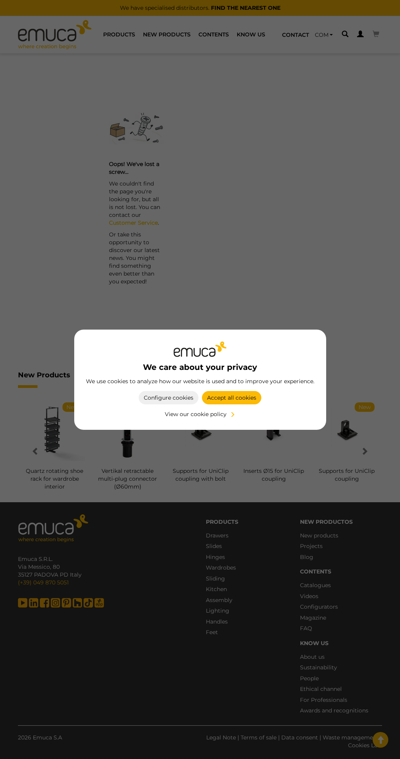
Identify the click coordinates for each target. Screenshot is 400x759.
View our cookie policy (196, 414)
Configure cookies (168, 397)
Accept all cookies (231, 397)
